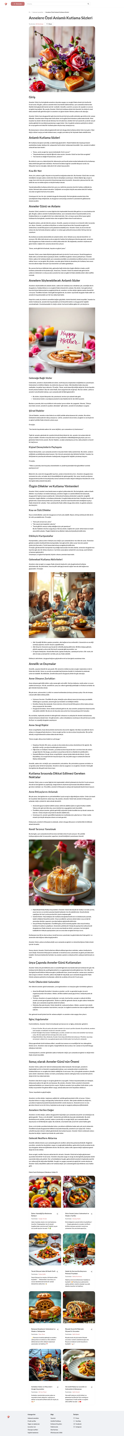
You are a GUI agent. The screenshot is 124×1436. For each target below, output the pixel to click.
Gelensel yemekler (37, 12)
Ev (29, 12)
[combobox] (57, 4)
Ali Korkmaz (39, 24)
